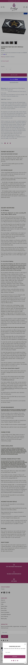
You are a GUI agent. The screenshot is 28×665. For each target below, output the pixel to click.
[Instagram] (15, 660)
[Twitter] (11, 660)
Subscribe (14, 656)
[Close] (25, 644)
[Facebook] (13, 660)
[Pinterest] (17, 660)
